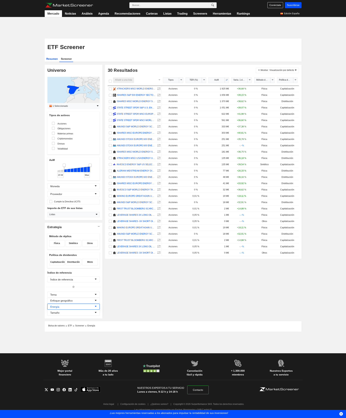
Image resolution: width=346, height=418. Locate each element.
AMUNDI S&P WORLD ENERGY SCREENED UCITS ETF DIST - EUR (136, 202)
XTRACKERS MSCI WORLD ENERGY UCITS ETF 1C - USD (136, 88)
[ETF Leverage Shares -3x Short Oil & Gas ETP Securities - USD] (158, 221)
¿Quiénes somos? (159, 404)
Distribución (73, 262)
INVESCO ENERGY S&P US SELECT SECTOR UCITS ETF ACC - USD (136, 164)
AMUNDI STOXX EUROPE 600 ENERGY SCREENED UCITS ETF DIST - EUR (136, 177)
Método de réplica (263, 80)
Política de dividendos (286, 80)
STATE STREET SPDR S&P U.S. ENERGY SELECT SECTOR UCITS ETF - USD (136, 107)
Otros (90, 243)
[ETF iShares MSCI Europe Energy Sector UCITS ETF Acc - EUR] (158, 133)
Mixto (90, 262)
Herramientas (222, 13)
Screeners (200, 13)
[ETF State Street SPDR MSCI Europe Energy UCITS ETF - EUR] (158, 114)
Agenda (103, 13)
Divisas (61, 143)
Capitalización (57, 262)
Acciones (61, 123)
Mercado (53, 13)
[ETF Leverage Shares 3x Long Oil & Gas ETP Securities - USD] (158, 215)
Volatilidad (62, 149)
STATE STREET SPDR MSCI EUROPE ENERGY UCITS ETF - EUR (136, 114)
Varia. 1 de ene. (240, 80)
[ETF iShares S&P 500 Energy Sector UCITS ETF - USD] (158, 95)
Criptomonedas (65, 138)
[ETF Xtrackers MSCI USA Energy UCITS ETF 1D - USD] (158, 158)
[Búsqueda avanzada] (213, 5)
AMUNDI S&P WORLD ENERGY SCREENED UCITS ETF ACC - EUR (136, 126)
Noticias (70, 13)
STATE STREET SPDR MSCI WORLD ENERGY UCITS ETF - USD (136, 120)
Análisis (87, 13)
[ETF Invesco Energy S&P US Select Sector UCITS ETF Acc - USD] (158, 164)
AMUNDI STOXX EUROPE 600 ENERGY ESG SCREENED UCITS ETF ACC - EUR (136, 145)
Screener (66, 58)
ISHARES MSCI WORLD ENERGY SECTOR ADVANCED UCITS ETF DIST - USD (136, 152)
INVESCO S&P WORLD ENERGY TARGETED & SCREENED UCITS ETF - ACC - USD (136, 189)
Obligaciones (63, 128)
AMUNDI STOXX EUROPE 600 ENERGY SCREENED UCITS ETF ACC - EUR (136, 139)
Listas (167, 13)
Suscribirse (293, 5)
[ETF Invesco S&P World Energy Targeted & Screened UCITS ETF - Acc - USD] (158, 190)
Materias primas (65, 133)
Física (57, 243)
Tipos (171, 80)
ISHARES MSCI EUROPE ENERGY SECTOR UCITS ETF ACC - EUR (136, 133)
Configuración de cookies (132, 404)
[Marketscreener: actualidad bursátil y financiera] (69, 5)
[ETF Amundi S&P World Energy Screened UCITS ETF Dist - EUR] (158, 202)
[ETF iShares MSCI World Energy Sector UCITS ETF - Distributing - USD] (158, 101)
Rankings (243, 13)
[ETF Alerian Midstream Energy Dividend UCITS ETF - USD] (158, 171)
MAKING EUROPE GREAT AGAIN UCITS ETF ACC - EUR (136, 196)
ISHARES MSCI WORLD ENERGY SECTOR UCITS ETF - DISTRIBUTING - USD (136, 101)
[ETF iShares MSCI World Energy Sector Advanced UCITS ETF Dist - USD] (158, 152)
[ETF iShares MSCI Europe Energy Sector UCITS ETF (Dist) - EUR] (158, 183)
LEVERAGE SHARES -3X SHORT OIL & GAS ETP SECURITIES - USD (136, 221)
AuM (216, 80)
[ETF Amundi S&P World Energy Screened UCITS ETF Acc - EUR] (158, 127)
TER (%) (194, 80)
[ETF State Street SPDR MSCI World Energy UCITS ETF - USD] (158, 120)
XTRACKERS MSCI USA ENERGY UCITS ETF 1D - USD (136, 158)
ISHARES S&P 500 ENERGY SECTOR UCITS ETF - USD (136, 95)
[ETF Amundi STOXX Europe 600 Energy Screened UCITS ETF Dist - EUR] (158, 177)
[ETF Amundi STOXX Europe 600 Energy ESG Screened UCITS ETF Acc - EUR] (158, 146)
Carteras (152, 13)
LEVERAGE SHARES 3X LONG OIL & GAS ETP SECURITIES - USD (136, 215)
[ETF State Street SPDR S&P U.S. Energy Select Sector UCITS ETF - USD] (158, 108)
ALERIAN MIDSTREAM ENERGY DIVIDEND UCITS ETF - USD (136, 171)
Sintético (73, 243)
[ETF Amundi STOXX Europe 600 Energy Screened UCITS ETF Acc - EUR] (158, 139)
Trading (182, 13)
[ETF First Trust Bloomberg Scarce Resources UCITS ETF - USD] (158, 209)
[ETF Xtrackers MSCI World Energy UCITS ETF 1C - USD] (158, 89)
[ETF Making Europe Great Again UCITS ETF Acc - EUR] (158, 196)
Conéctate (275, 5)
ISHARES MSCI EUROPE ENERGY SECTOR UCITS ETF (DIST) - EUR (136, 183)
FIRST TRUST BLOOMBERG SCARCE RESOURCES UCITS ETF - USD (136, 208)
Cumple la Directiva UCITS (67, 201)
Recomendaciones (127, 13)
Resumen (52, 58)
